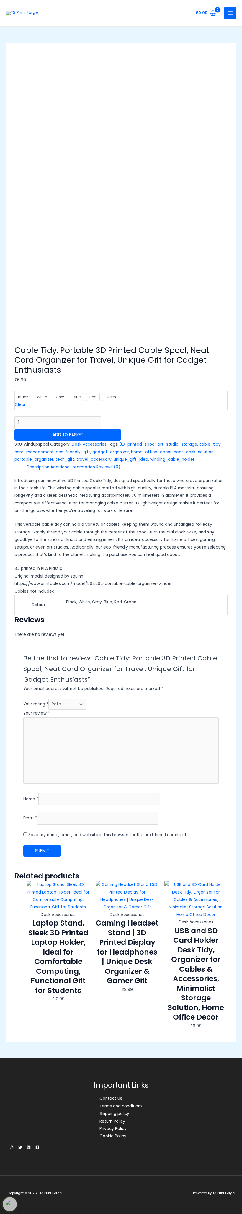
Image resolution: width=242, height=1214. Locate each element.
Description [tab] (38, 467)
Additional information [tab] (72, 467)
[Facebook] (37, 1147)
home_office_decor (151, 452)
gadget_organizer (110, 452)
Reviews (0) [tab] (108, 467)
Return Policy (112, 1121)
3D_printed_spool (138, 444)
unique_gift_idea (131, 459)
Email (30, 818)
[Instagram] (11, 1147)
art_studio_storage (177, 444)
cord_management (34, 452)
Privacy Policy (113, 1128)
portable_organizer (33, 459)
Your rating (35, 704)
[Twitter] (20, 1147)
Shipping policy (114, 1113)
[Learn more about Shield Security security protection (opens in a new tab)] (9, 1204)
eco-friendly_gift (73, 452)
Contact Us (110, 1098)
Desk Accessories (89, 444)
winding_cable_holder (172, 459)
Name (30, 799)
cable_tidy (210, 444)
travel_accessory (94, 459)
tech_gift (64, 459)
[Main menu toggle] (230, 13)
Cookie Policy (112, 1136)
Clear (20, 404)
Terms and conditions (121, 1106)
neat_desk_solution (194, 452)
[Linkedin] (28, 1147)
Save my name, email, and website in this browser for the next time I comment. (107, 835)
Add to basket (68, 435)
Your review (36, 713)
